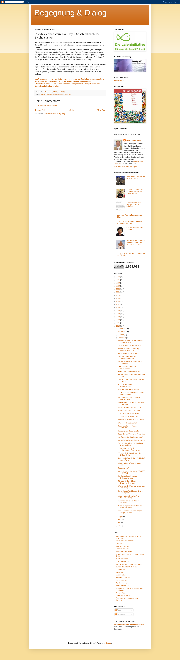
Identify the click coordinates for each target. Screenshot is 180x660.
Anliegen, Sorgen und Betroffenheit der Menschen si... (130, 341)
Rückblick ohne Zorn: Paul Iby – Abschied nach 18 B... (129, 349)
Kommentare (121, 614)
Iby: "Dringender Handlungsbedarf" (130, 437)
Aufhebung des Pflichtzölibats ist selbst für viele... (129, 398)
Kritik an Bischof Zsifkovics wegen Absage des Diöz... (130, 512)
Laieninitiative (121, 575)
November (122, 332)
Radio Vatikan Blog (122, 586)
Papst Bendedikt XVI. (123, 577)
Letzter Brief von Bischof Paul (128, 414)
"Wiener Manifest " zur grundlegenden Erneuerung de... (131, 487)
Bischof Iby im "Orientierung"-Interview (131, 434)
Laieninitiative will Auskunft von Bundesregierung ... (129, 497)
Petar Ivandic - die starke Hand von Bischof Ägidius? (130, 444)
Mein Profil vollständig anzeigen (125, 167)
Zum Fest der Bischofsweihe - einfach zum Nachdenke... (131, 393)
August (120, 517)
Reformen (67, 94)
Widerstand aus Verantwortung (129, 411)
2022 (118, 289)
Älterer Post (101, 110)
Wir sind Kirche (121, 593)
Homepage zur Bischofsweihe (128, 431)
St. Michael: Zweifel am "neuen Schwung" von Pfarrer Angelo (135, 191)
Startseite (70, 110)
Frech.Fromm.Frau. (122, 549)
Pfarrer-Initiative (121, 580)
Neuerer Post (40, 110)
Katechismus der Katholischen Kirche (129, 564)
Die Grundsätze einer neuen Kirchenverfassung (128, 477)
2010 (118, 326)
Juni (119, 523)
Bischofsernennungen (56, 94)
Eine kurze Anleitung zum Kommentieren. (129, 625)
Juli (119, 520)
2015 (118, 311)
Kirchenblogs (120, 569)
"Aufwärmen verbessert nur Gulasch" (131, 420)
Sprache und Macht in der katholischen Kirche (127, 357)
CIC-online (119, 543)
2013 (118, 317)
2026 (118, 277)
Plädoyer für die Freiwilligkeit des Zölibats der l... (129, 454)
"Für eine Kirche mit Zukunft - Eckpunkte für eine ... (128, 482)
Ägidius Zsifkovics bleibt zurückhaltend (131, 440)
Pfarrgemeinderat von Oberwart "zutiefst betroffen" (134, 204)
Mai (119, 526)
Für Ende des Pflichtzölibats (128, 417)
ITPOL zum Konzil (122, 559)
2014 (118, 314)
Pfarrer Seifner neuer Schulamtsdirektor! (125, 385)
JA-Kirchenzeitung (122, 561)
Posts (119, 610)
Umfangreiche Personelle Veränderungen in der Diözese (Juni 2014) (136, 242)
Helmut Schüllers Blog (124, 552)
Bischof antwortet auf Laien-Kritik (129, 407)
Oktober (121, 335)
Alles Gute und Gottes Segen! (128, 389)
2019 (118, 298)
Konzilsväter (120, 572)
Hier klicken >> (119, 81)
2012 (118, 320)
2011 (118, 323)
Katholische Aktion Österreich (126, 567)
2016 (118, 307)
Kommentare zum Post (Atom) (54, 114)
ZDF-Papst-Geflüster (123, 595)
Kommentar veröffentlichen (47, 105)
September (122, 338)
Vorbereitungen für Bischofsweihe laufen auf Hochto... (130, 507)
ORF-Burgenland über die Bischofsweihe (127, 367)
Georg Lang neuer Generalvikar (129, 371)
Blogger (108, 643)
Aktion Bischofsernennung (125, 541)
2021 (118, 292)
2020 (118, 295)
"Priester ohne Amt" (124, 468)
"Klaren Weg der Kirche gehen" (129, 353)
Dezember (122, 329)
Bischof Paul (45, 94)
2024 (118, 283)
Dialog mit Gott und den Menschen (130, 345)
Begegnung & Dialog (71, 12)
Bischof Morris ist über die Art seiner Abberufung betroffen (130, 222)
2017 (118, 304)
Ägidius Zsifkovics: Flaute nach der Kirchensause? (130, 362)
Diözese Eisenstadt (123, 546)
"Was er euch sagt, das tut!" (127, 423)
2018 (118, 301)
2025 (118, 280)
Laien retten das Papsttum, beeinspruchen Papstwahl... (129, 449)
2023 (118, 286)
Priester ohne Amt (122, 583)
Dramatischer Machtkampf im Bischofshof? (136, 178)
